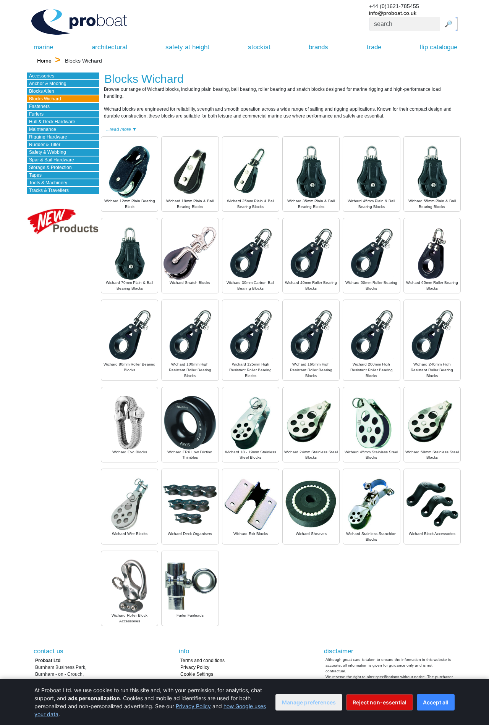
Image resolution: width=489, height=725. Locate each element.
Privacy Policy (194, 667)
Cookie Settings (196, 674)
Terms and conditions (202, 660)
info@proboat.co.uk (392, 13)
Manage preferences (309, 702)
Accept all (436, 702)
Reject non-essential (379, 702)
